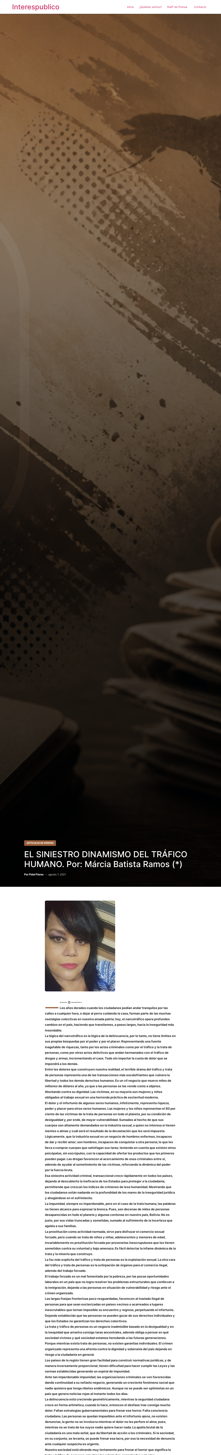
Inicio (130, 7)
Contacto (200, 7)
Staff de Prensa (178, 7)
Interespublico (35, 7)
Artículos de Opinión (40, 843)
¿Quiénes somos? (150, 7)
